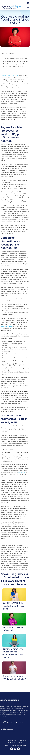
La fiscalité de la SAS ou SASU (9, 76)
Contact (20, 742)
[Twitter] (18, 748)
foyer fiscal (21, 473)
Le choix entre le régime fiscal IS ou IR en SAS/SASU (16, 64)
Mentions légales (13, 740)
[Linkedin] (11, 748)
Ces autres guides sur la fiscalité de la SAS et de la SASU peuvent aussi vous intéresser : (16, 66)
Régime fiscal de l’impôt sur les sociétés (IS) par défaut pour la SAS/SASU (16, 58)
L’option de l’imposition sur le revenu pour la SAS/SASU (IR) (16, 61)
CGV (5, 740)
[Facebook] (15, 748)
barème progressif (6, 326)
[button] (28, 7)
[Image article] (14, 595)
